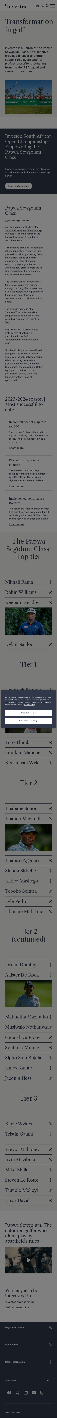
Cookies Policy (29, 705)
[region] (28, 709)
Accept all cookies (28, 713)
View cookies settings (28, 721)
